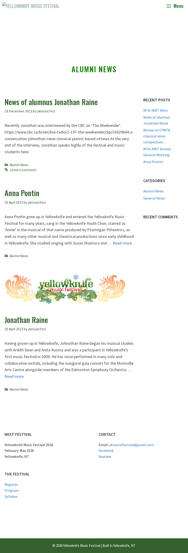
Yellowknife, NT (124, 545)
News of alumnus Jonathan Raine (51, 101)
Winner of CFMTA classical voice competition (156, 136)
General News (154, 198)
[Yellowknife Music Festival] (31, 5)
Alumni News (19, 165)
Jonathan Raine (26, 319)
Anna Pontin (22, 192)
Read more (122, 243)
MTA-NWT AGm (155, 110)
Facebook (106, 450)
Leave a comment (23, 170)
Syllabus (11, 496)
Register (11, 484)
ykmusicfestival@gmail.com (131, 444)
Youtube (105, 456)
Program (12, 490)
